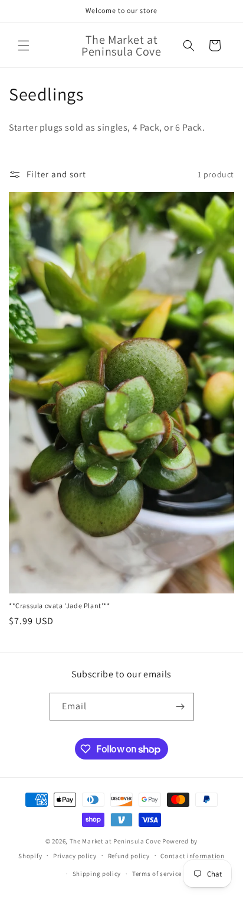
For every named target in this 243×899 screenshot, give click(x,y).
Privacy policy (75, 856)
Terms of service (157, 873)
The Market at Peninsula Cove (115, 841)
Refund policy (129, 856)
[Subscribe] (180, 707)
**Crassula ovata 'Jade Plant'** (59, 605)
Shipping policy (97, 873)
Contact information (192, 856)
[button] (24, 46)
